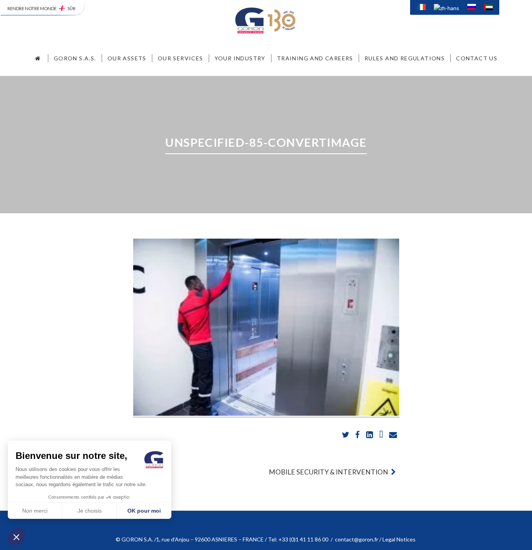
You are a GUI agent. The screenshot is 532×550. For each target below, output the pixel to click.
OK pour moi (144, 511)
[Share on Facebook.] (358, 435)
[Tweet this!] (346, 435)
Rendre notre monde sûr (41, 8)
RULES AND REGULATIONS (405, 58)
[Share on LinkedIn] (370, 435)
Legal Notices (399, 539)
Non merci (35, 511)
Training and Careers (315, 58)
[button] (16, 536)
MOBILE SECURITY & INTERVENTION (329, 472)
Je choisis (90, 511)
